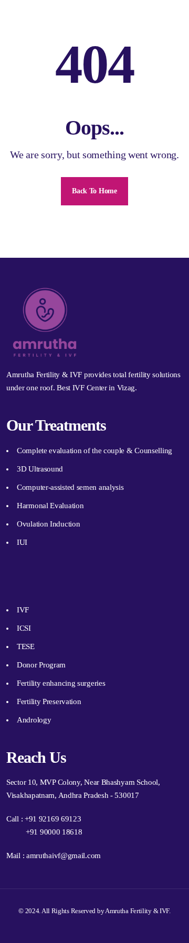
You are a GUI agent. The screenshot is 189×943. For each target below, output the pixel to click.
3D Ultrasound (40, 469)
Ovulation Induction (48, 524)
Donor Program (41, 665)
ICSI (24, 628)
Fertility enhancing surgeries (61, 683)
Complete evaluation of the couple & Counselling (94, 450)
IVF (23, 610)
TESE (26, 646)
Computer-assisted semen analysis (70, 487)
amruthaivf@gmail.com (63, 855)
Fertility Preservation (49, 701)
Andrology (34, 720)
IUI (22, 542)
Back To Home (94, 191)
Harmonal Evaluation (50, 505)
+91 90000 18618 (54, 832)
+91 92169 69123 (53, 819)
